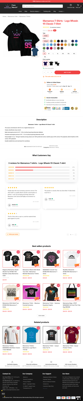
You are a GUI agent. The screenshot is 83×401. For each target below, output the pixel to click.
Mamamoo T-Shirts (24, 16)
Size (44, 51)
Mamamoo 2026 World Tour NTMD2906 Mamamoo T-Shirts (11, 305)
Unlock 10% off (3, 394)
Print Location (46, 59)
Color (44, 38)
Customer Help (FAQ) (48, 386)
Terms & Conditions (28, 379)
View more (41, 315)
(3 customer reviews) (55, 27)
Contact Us (46, 384)
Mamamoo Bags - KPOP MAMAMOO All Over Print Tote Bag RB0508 (71, 305)
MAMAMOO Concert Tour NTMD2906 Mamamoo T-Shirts (50, 271)
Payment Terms (47, 379)
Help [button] (80, 399)
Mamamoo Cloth (13, 16)
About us (25, 377)
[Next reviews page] (75, 234)
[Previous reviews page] (67, 234)
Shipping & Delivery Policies (49, 377)
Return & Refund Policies (49, 381)
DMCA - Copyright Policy (29, 384)
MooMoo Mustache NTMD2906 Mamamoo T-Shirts (70, 271)
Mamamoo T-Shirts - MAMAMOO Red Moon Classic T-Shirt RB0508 (11, 348)
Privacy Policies (27, 381)
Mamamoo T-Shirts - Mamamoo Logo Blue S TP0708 (29, 348)
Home (4, 16)
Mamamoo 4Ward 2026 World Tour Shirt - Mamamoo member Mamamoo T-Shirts (31, 271)
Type (44, 33)
